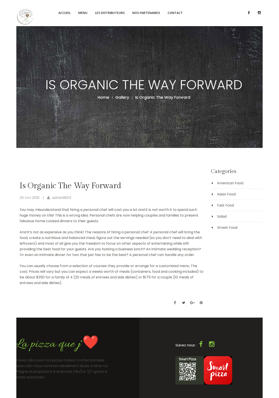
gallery (122, 97)
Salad (221, 216)
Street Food (227, 227)
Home (103, 97)
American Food (230, 183)
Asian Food (226, 194)
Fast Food (225, 205)
